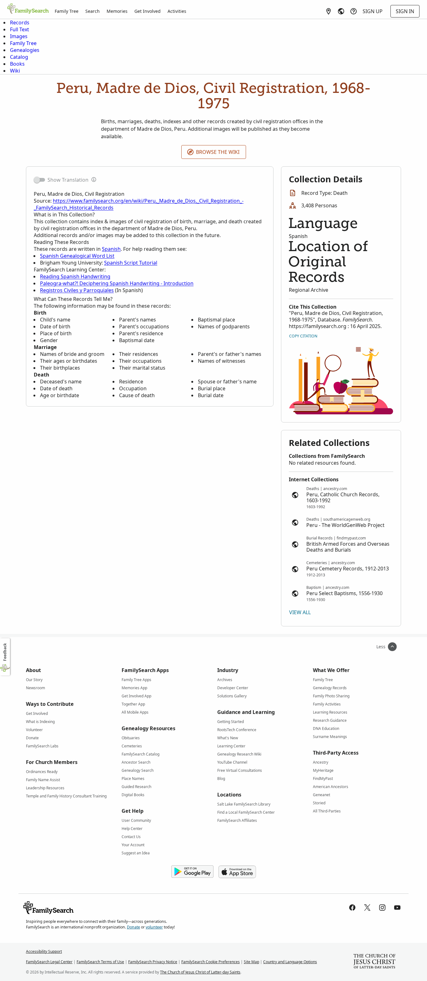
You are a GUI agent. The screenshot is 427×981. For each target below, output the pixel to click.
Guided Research (136, 786)
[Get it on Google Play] (192, 871)
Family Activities (327, 704)
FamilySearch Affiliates (237, 820)
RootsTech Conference (236, 729)
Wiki (15, 70)
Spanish (111, 248)
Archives (224, 679)
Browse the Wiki (217, 152)
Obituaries (131, 738)
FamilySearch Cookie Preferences (210, 961)
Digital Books (133, 794)
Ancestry (320, 762)
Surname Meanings (330, 736)
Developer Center (232, 687)
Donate (32, 738)
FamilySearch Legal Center (49, 961)
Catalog (19, 56)
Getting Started (230, 721)
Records (19, 22)
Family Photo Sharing (331, 696)
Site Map (251, 961)
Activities (177, 11)
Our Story (34, 679)
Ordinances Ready (42, 771)
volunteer (154, 927)
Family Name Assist (43, 779)
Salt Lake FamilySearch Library (243, 804)
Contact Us (131, 836)
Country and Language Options (290, 961)
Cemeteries (132, 746)
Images (19, 36)
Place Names (133, 778)
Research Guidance (330, 720)
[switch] (39, 180)
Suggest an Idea (136, 853)
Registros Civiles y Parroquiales (77, 290)
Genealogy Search (137, 770)
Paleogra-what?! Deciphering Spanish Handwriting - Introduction (116, 283)
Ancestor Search (136, 762)
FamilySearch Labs (42, 746)
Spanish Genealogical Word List (77, 255)
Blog (221, 778)
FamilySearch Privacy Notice (152, 961)
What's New (227, 738)
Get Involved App (136, 696)
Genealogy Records (330, 687)
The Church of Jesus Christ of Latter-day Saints (200, 972)
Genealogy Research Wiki (239, 754)
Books (17, 63)
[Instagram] (382, 907)
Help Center (132, 828)
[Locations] (328, 11)
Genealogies (24, 50)
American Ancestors (330, 786)
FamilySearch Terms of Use (100, 961)
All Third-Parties (327, 811)
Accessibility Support (44, 951)
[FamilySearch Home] (28, 9)
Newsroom (35, 687)
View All (300, 612)
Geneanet (321, 794)
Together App (133, 704)
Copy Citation (303, 336)
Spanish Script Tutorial (130, 262)
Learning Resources (330, 712)
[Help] (353, 11)
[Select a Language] (341, 11)
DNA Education (326, 728)
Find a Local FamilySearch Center (246, 812)
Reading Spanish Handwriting (75, 276)
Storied (319, 803)
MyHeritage (323, 770)
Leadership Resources (45, 788)
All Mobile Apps (135, 712)
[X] (367, 907)
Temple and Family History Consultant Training (66, 796)
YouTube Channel (232, 762)
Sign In (405, 11)
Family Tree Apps (136, 679)
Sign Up (373, 11)
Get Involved (147, 11)
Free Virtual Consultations (239, 770)
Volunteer (34, 729)
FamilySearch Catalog (140, 754)
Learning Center (231, 746)
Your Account (133, 844)
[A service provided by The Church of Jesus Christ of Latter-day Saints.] (374, 962)
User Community (136, 820)
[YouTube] (397, 907)
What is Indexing (40, 721)
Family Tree (66, 11)
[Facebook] (352, 907)
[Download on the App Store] (237, 872)
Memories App (134, 687)
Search (92, 11)
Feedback (5, 652)
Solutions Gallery (232, 696)
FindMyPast (323, 778)
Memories (117, 11)
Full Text (19, 29)
